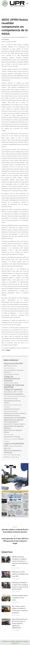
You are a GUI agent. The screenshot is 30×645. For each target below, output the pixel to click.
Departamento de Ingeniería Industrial (14, 424)
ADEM (5, 366)
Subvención (7, 457)
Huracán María (14, 439)
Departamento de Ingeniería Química (13, 431)
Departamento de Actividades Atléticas (16, 396)
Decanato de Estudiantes (13, 394)
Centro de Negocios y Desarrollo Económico (13, 371)
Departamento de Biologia (11, 398)
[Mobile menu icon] (27, 3)
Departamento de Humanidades (14, 418)
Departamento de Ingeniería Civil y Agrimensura (13, 421)
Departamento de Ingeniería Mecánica (13, 427)
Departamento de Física (12, 415)
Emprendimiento (7, 439)
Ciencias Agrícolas (9, 374)
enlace (8, 350)
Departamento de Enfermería (11, 411)
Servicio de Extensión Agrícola (13, 454)
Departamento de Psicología (12, 437)
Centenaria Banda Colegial (9, 368)
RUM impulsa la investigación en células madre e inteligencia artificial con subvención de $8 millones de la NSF (20, 586)
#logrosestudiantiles (13, 363)
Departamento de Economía (12, 409)
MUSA (6, 446)
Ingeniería (21, 439)
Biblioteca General (12, 365)
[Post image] (6, 559)
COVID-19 (15, 392)
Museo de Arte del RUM (15, 446)
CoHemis (16, 374)
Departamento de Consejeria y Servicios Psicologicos (13, 405)
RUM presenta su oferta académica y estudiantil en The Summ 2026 (20, 574)
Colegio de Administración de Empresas (12, 379)
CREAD (21, 392)
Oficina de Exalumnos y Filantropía (12, 452)
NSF (9, 448)
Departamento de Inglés (9, 434)
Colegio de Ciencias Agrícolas (14, 386)
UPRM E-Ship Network (15, 457)
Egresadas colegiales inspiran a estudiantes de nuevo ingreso (20, 598)
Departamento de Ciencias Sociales (12, 402)
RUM (5, 454)
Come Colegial (8, 392)
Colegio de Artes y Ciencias (11, 383)
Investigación (6, 441)
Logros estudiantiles (14, 444)
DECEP (5, 396)
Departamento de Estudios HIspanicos (15, 413)
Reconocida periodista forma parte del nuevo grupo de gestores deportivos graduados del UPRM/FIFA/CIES (19, 623)
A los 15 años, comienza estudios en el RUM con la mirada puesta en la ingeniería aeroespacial (20, 610)
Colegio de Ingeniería (13, 389)
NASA (5, 448)
